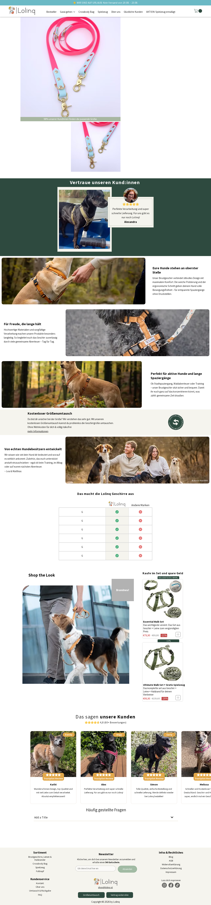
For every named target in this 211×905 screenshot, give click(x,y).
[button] (198, 11)
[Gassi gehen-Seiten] (74, 13)
